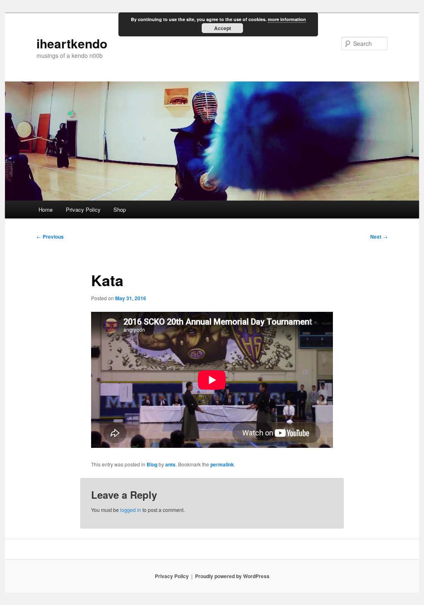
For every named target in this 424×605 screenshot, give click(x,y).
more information (287, 19)
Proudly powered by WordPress (232, 576)
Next (379, 236)
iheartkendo (71, 43)
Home (46, 209)
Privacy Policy (83, 209)
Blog (152, 464)
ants (170, 464)
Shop (119, 209)
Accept (222, 28)
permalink (222, 464)
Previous (50, 236)
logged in (130, 509)
